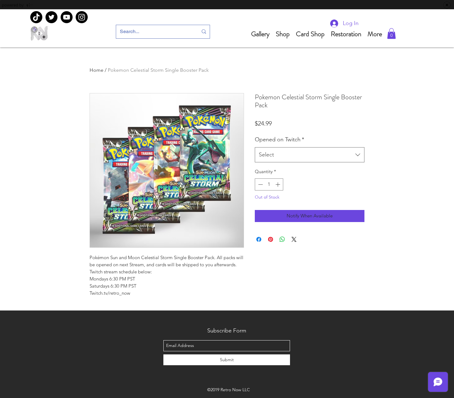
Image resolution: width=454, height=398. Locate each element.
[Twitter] (51, 17)
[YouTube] (67, 17)
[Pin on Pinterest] (270, 239)
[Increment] (278, 184)
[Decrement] (260, 184)
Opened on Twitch (279, 139)
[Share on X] (294, 239)
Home (96, 70)
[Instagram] (82, 17)
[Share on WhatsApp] (282, 239)
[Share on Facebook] (259, 239)
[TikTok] (36, 17)
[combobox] (309, 155)
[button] (391, 33)
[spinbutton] (269, 184)
